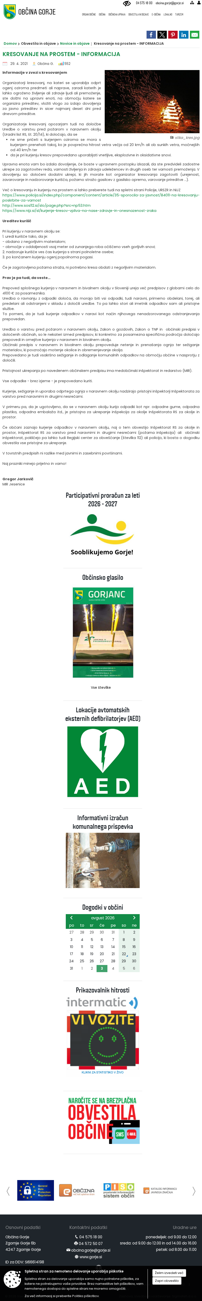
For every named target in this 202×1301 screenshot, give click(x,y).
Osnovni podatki (22, 1227)
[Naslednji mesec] (134, 918)
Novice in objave (75, 43)
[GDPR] (35, 1190)
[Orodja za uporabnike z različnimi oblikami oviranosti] (127, 4)
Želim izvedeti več (169, 1273)
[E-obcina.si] (77, 1190)
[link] (151, 35)
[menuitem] (89, 12)
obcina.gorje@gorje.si (170, 3)
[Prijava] (199, 2)
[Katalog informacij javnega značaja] (160, 1190)
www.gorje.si (91, 1256)
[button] (8, 1191)
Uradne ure (185, 1227)
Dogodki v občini (102, 907)
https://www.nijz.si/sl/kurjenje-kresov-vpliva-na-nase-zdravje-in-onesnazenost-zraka (79, 210)
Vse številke (101, 687)
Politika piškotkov (85, 1296)
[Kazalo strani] (192, 2)
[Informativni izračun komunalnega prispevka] (103, 860)
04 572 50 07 (91, 1243)
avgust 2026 (103, 918)
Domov (10, 43)
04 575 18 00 (144, 3)
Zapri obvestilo (167, 1280)
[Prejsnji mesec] (71, 918)
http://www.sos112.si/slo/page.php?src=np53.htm (46, 205)
